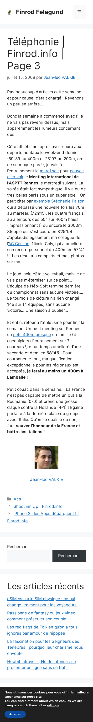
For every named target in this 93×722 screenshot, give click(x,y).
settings (53, 705)
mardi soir (49, 170)
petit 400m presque (32, 334)
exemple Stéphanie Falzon (59, 201)
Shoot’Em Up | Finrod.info (38, 506)
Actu (18, 499)
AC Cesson (18, 243)
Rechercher (18, 546)
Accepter (15, 714)
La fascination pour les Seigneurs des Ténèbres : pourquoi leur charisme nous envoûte (45, 647)
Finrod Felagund (39, 11)
